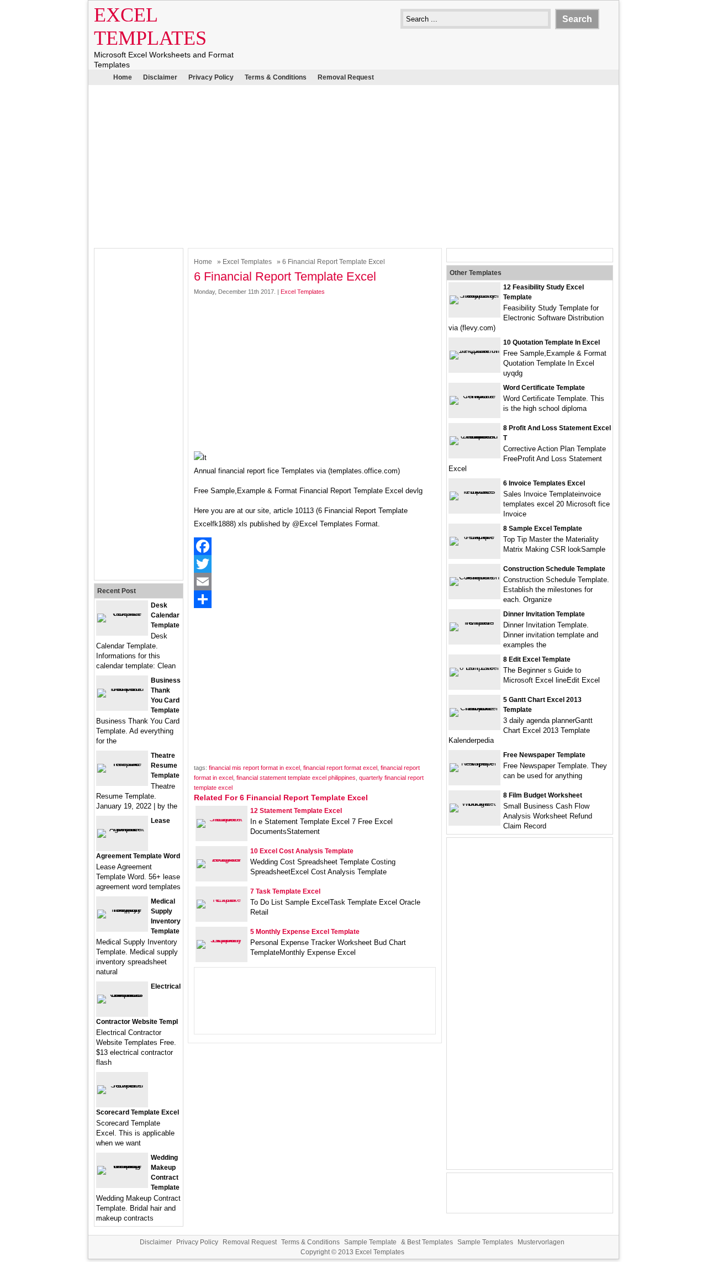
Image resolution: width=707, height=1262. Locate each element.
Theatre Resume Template (165, 765)
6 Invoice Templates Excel (544, 483)
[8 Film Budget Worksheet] (474, 803)
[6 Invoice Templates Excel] (474, 491)
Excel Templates (247, 262)
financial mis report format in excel (254, 767)
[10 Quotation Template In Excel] (474, 350)
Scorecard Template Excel (137, 1112)
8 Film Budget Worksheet (542, 795)
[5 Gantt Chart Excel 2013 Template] (474, 708)
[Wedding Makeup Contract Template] (122, 1165)
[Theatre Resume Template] (122, 763)
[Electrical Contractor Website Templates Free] (122, 994)
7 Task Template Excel (285, 891)
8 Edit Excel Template (537, 659)
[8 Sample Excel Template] (474, 536)
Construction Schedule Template (554, 569)
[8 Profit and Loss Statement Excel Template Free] (474, 436)
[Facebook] (315, 546)
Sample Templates (485, 1242)
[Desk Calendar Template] (122, 613)
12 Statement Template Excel (296, 811)
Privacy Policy (211, 77)
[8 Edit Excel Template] (474, 667)
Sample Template (370, 1242)
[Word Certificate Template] (474, 396)
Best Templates (430, 1242)
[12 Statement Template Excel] (221, 819)
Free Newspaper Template (544, 755)
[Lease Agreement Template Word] (122, 829)
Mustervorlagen (541, 1242)
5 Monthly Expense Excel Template (305, 932)
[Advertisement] (353, 165)
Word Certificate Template (544, 388)
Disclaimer (160, 77)
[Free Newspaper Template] (474, 763)
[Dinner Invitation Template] (474, 622)
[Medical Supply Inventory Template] (122, 909)
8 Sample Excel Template (542, 528)
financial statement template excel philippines (296, 777)
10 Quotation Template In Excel (551, 342)
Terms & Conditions (276, 77)
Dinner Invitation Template (544, 614)
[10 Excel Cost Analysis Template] (221, 859)
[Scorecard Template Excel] (122, 1085)
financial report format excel (340, 767)
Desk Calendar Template (165, 615)
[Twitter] (315, 564)
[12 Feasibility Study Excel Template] (474, 295)
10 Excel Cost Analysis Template (302, 851)
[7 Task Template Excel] (221, 899)
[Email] (315, 581)
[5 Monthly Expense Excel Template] (221, 940)
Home (122, 77)
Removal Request (346, 77)
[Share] (315, 599)
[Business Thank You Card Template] (122, 688)
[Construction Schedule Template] (474, 577)
